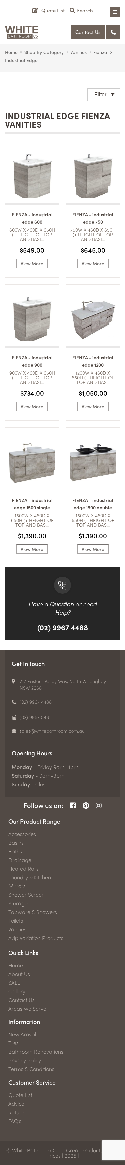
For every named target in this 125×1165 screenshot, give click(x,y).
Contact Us (88, 32)
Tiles (13, 1043)
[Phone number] (113, 32)
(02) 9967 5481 (35, 717)
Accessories (22, 834)
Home (11, 52)
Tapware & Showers (32, 912)
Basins (16, 842)
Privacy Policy (24, 1060)
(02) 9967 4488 (62, 627)
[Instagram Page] (99, 805)
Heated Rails (23, 868)
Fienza (100, 52)
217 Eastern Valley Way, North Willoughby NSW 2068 (63, 684)
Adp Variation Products (35, 938)
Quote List (20, 1095)
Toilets (15, 920)
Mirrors (17, 886)
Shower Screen (26, 894)
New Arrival (22, 1034)
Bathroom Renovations (35, 1051)
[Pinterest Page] (86, 805)
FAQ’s (14, 1121)
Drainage (19, 860)
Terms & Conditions (31, 1069)
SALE (14, 982)
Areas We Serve (27, 1008)
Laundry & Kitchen (29, 877)
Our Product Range (34, 821)
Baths (15, 851)
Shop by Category (44, 52)
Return (16, 1112)
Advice (16, 1103)
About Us (19, 974)
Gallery (16, 991)
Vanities (78, 52)
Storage (18, 903)
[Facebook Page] (73, 805)
